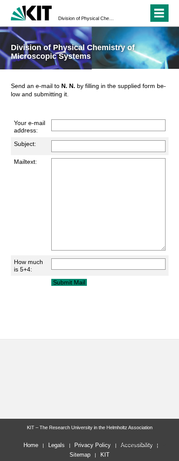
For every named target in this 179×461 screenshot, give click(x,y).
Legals (56, 445)
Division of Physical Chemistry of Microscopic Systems (87, 18)
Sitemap (80, 454)
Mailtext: (25, 161)
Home (30, 445)
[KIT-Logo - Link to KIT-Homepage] (31, 11)
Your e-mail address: (29, 126)
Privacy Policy (92, 445)
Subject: (25, 143)
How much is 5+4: (28, 265)
